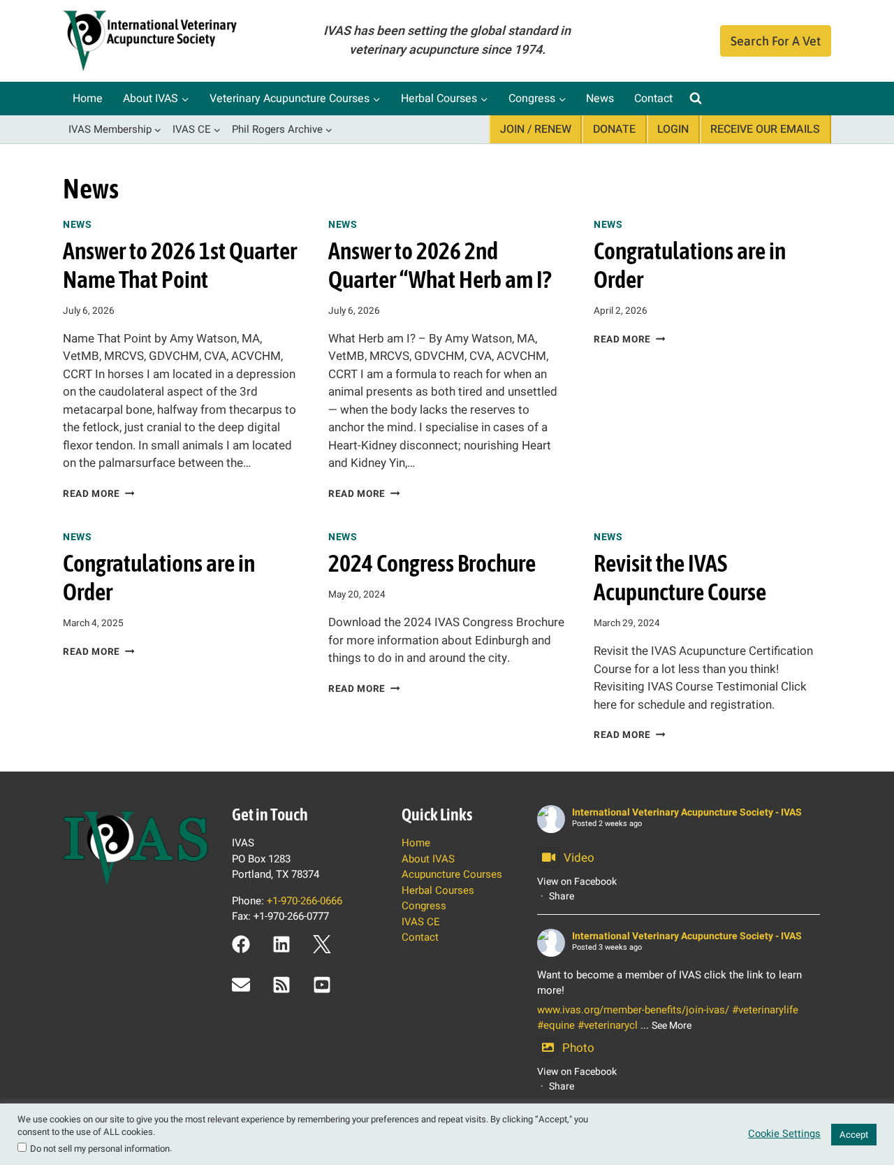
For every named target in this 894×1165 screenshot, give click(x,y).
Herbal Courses (438, 890)
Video (579, 858)
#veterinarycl (608, 1025)
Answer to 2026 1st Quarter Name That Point (180, 265)
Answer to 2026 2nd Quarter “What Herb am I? (439, 265)
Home (88, 98)
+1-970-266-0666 (304, 901)
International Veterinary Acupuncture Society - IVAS (687, 812)
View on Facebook (577, 881)
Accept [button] (854, 1134)
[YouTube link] (322, 985)
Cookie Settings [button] (784, 1134)
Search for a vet (776, 41)
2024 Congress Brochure (432, 563)
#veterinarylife (765, 1010)
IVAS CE (421, 921)
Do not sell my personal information (100, 1148)
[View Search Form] (695, 98)
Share (561, 896)
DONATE (614, 129)
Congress (424, 905)
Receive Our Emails (765, 129)
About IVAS (428, 859)
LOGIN (673, 129)
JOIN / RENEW (535, 129)
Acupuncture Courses (452, 874)
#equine (556, 1025)
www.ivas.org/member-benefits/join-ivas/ (633, 1010)
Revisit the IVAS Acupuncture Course (680, 577)
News (600, 98)
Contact (653, 98)
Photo (578, 1048)
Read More (99, 494)
